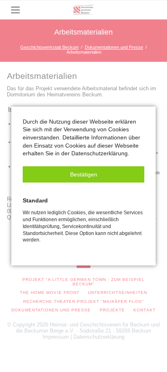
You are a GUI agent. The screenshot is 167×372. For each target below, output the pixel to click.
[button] (83, 174)
